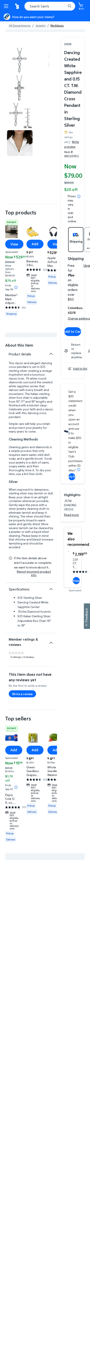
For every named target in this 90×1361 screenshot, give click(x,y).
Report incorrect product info (34, 573)
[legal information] (79, 196)
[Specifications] (51, 589)
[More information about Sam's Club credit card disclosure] (78, 469)
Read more (71, 515)
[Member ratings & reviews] (51, 641)
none (67, 43)
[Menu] (6, 6)
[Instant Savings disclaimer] (16, 287)
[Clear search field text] (63, 6)
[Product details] (51, 353)
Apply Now (71, 476)
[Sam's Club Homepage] (17, 6)
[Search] (69, 6)
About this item (19, 345)
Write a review (71, 144)
